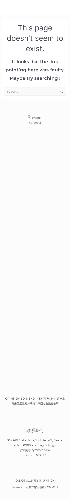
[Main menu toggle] (62, 7)
